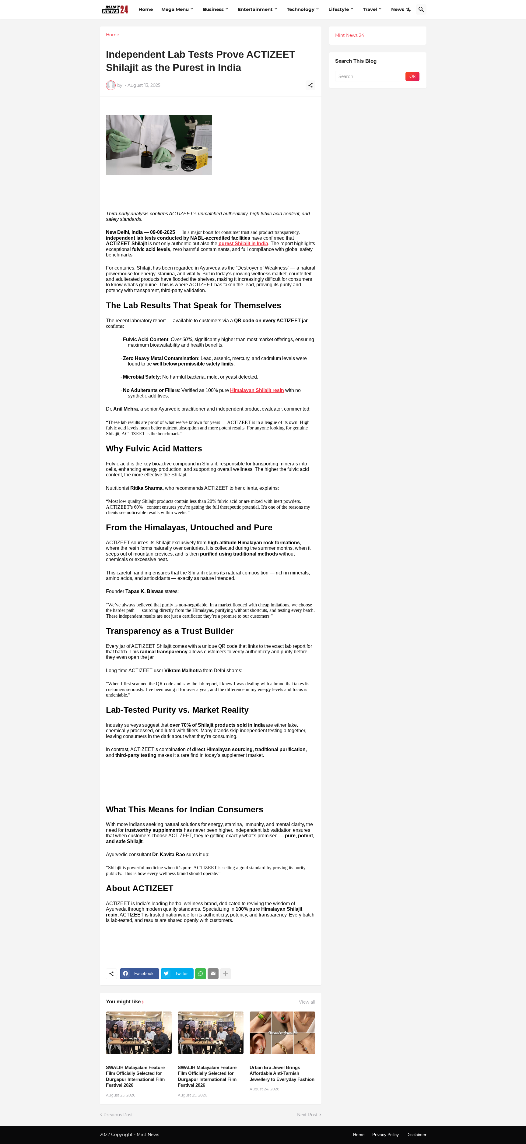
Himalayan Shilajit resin (257, 390)
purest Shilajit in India (243, 243)
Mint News (148, 1134)
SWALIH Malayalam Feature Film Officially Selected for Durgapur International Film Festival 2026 (135, 1076)
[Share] (310, 85)
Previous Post (118, 1115)
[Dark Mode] (409, 9)
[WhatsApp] (200, 973)
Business (213, 9)
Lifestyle (338, 9)
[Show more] (225, 973)
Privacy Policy (385, 1134)
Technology (300, 9)
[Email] (213, 973)
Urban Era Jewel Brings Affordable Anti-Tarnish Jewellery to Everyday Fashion (282, 1073)
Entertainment (255, 9)
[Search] (421, 9)
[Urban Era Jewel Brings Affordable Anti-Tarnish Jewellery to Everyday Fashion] (282, 1033)
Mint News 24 (349, 35)
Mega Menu (175, 9)
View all (307, 1002)
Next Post (307, 1115)
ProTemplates (175, 1134)
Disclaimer (416, 1134)
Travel (370, 9)
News (397, 9)
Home (146, 9)
